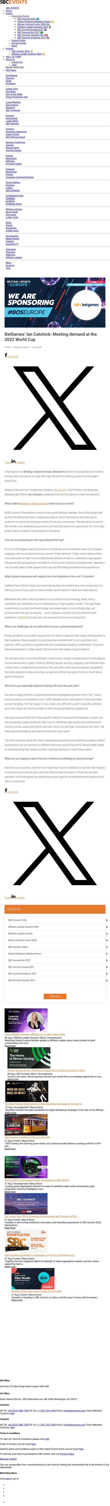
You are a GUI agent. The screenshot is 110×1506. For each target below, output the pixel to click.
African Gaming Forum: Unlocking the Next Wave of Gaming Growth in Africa (46, 1070)
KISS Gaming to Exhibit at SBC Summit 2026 (27, 1137)
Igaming (10, 115)
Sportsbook (11, 75)
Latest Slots (12, 89)
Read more (10, 1046)
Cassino (10, 145)
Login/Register (13, 102)
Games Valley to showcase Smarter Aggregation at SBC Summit (37, 1180)
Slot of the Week (14, 94)
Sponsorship (12, 236)
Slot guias (11, 214)
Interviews (11, 249)
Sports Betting (13, 182)
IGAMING (10, 198)
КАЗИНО (10, 201)
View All (55, 996)
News (8, 262)
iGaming (10, 78)
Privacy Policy (67, 1454)
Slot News (11, 91)
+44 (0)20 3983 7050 (18, 1410)
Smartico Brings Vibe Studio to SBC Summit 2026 (36, 1291)
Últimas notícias (14, 209)
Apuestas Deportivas (16, 131)
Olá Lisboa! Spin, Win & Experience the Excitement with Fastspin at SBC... (41, 1216)
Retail (8, 81)
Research (10, 107)
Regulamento (12, 147)
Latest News (12, 121)
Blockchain (11, 171)
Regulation (11, 158)
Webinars (10, 254)
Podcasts (10, 252)
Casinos (10, 129)
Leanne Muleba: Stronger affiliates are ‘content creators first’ (35, 1034)
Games (9, 155)
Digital (9, 225)
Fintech (9, 174)
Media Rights (12, 238)
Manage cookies (8, 1459)
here (12, 1413)
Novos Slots (12, 212)
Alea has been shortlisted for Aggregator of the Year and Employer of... (40, 1255)
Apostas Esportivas (15, 142)
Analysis (10, 265)
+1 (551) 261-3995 (46, 1410)
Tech (8, 268)
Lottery (9, 188)
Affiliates (10, 161)
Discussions (12, 105)
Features (10, 169)
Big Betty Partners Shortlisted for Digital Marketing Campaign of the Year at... (44, 1104)
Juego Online (12, 134)
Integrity (10, 241)
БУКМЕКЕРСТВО (14, 196)
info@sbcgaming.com (74, 1410)
